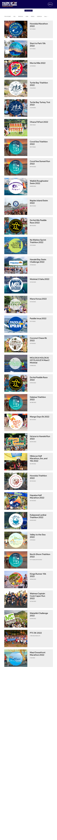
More (45, 16)
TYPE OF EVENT (7, 16)
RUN (14, 16)
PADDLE (32, 16)
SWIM (27, 16)
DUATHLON (39, 16)
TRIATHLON (20, 16)
